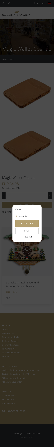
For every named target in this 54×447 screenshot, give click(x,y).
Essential (23, 216)
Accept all (27, 223)
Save (27, 230)
